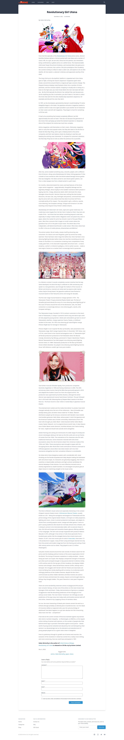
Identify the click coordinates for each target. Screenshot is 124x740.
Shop (19, 727)
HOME (33, 2)
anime (53, 654)
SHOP (53, 2)
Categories (21, 724)
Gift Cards (36, 727)
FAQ (34, 724)
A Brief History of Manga (67, 643)
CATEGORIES (41, 2)
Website (43, 692)
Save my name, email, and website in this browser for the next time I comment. (62, 698)
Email (43, 687)
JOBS (47, 2)
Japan (67, 654)
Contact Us (36, 721)
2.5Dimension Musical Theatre (68, 513)
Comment (44, 665)
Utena (71, 654)
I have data (71, 538)
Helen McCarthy (60, 654)
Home (20, 721)
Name (43, 681)
